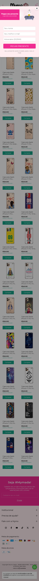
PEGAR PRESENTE (19, 46)
